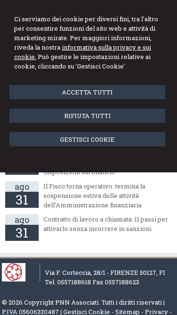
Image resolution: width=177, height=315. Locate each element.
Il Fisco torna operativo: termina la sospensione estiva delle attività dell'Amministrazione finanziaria (94, 195)
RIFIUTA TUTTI (87, 115)
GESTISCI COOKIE (87, 139)
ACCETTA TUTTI (87, 92)
